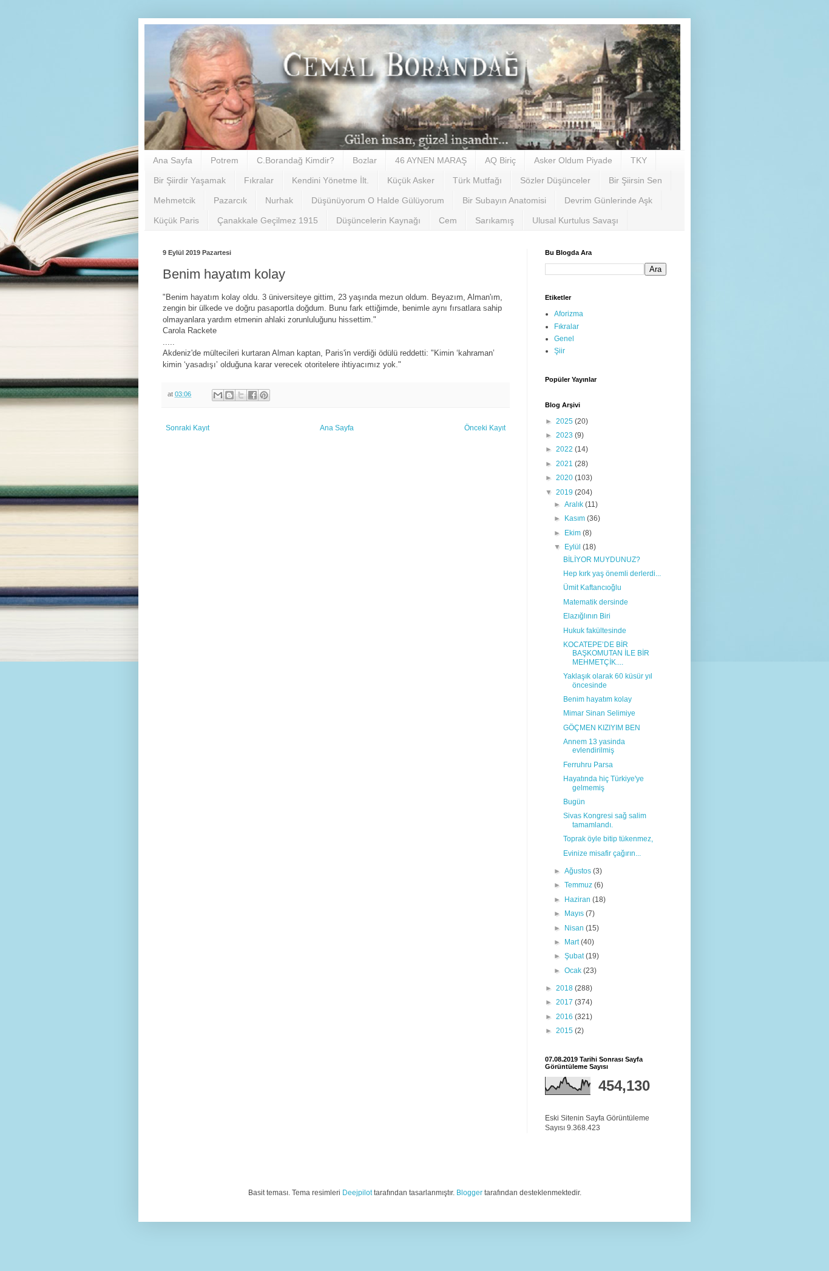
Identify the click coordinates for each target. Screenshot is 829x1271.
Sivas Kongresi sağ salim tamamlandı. (604, 820)
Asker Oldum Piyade (573, 160)
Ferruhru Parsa (588, 765)
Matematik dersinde (595, 602)
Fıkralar (259, 180)
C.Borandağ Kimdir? (295, 160)
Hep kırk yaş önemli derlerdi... (612, 573)
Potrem (225, 160)
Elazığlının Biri (587, 616)
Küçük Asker (411, 180)
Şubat (575, 956)
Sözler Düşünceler (555, 180)
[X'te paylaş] (241, 395)
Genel (564, 338)
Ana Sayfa (172, 160)
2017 (565, 1002)
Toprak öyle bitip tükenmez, (608, 839)
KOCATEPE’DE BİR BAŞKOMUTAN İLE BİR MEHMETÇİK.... (606, 653)
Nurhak (279, 200)
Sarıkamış (494, 220)
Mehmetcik (174, 200)
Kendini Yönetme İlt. (330, 180)
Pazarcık (230, 200)
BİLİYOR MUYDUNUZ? (601, 559)
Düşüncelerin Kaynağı (378, 220)
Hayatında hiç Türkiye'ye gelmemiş (603, 782)
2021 (565, 463)
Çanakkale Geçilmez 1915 (267, 220)
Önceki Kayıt (485, 428)
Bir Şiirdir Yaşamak (190, 180)
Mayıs (575, 913)
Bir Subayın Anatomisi (504, 200)
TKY (639, 160)
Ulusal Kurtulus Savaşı (575, 220)
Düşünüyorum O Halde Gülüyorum (377, 200)
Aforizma (568, 314)
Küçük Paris (176, 220)
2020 (565, 477)
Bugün (574, 802)
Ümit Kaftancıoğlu (592, 587)
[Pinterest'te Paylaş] (264, 395)
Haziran (578, 899)
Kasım (575, 518)
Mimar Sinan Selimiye (599, 713)
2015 (565, 1030)
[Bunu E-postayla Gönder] (218, 395)
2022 (565, 449)
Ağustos (578, 871)
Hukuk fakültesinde (594, 630)
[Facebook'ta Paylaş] (252, 395)
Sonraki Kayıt (187, 428)
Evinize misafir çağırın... (602, 853)
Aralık (574, 504)
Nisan (575, 928)
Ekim (573, 533)
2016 (565, 1016)
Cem (448, 220)
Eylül (573, 547)
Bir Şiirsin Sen (635, 180)
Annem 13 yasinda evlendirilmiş (594, 745)
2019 (565, 492)
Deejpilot (357, 1192)
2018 (565, 988)
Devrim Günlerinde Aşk (608, 200)
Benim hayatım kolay (597, 699)
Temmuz (579, 885)
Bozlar (365, 160)
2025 (565, 421)
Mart (572, 942)
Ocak (573, 970)
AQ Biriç (500, 160)
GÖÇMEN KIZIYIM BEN (601, 728)
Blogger (469, 1192)
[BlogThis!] (229, 395)
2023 (565, 435)
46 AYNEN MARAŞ (431, 160)
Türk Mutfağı (477, 180)
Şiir (559, 351)
